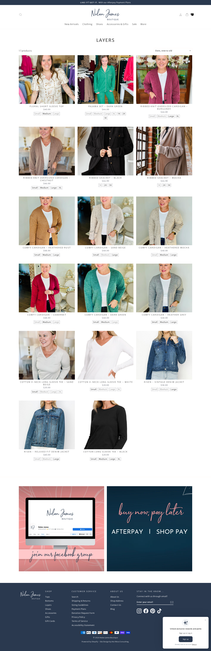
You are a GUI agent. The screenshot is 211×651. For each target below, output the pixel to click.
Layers (48, 605)
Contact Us (115, 605)
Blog (112, 609)
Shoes (99, 24)
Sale (134, 24)
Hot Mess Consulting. (120, 642)
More (143, 24)
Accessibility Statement (83, 625)
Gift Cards (50, 621)
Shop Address (116, 601)
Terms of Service (80, 621)
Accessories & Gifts (117, 24)
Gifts (47, 617)
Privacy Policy (78, 617)
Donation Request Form (83, 613)
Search (75, 597)
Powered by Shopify (90, 642)
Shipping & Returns (81, 601)
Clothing (87, 24)
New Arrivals (72, 24)
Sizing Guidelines (80, 605)
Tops (47, 597)
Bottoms (49, 601)
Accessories (50, 613)
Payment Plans (79, 609)
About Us (114, 597)
